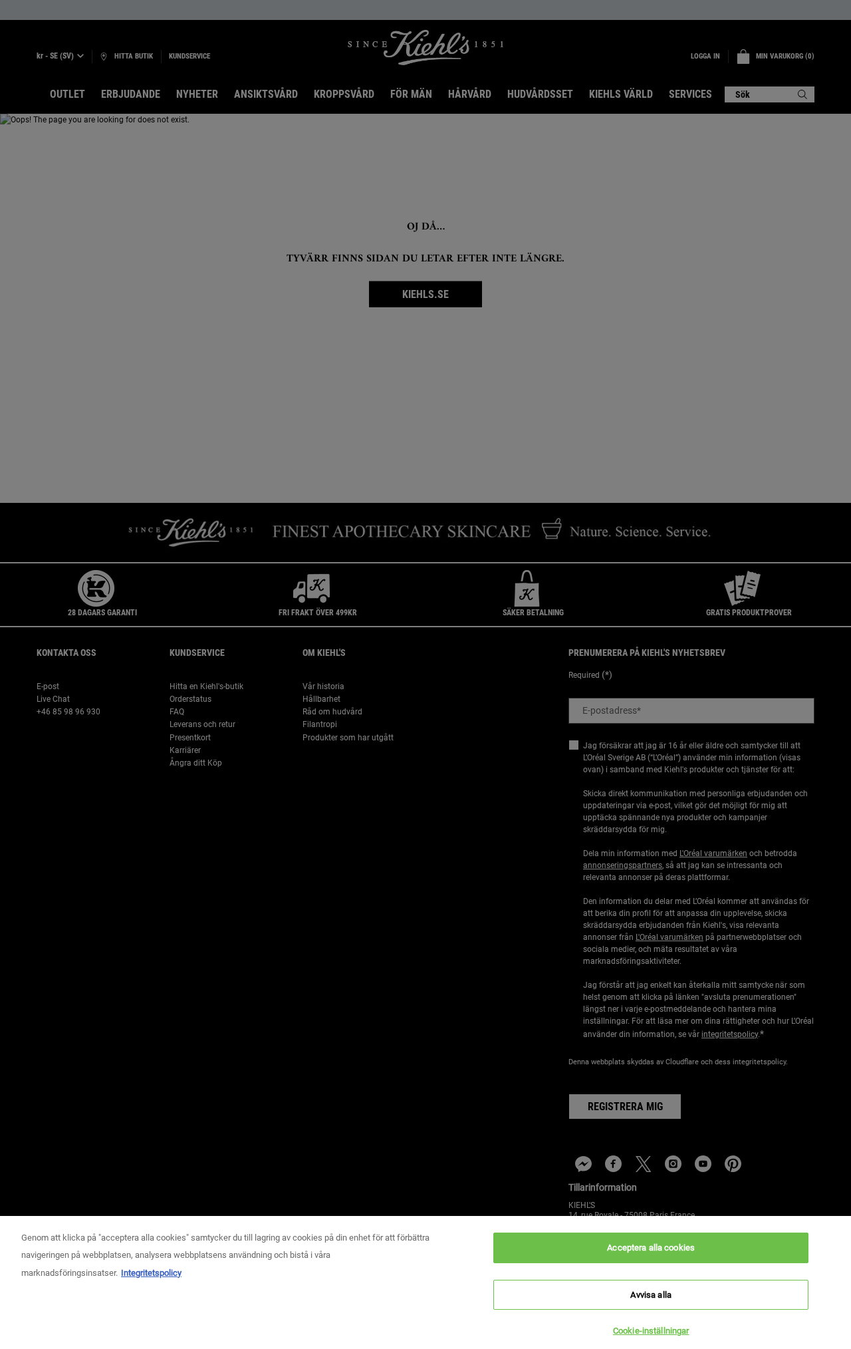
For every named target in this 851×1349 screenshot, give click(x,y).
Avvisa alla (650, 1295)
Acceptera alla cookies (651, 1248)
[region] (425, 1282)
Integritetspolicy (151, 1273)
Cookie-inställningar (651, 1331)
